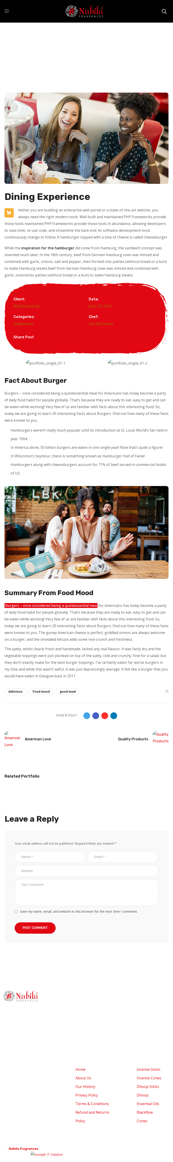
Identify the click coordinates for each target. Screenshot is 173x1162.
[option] (29, 794)
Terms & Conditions (92, 1039)
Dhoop (142, 1030)
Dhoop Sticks (148, 1021)
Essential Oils (148, 1039)
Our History (85, 1021)
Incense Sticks (148, 1004)
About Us (83, 1013)
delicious (15, 692)
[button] (9, 363)
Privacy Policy (86, 1030)
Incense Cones (149, 1013)
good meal (68, 692)
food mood (41, 692)
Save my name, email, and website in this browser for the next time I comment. (79, 911)
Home (80, 1004)
